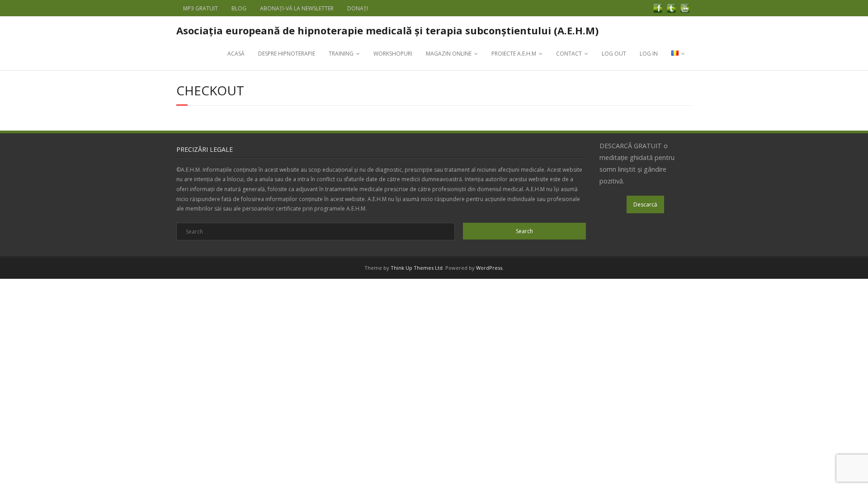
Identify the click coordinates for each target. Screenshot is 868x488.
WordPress (489, 267)
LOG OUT (614, 53)
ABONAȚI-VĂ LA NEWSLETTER (297, 8)
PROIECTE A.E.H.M (513, 53)
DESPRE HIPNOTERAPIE (286, 53)
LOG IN (649, 53)
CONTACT (569, 53)
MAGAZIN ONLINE (449, 53)
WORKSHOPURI (392, 53)
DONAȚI (357, 8)
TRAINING (341, 53)
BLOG (238, 8)
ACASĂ (236, 53)
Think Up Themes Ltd (417, 267)
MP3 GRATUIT (200, 8)
